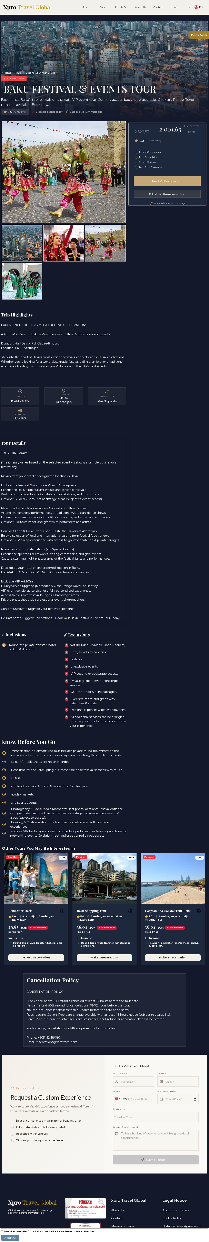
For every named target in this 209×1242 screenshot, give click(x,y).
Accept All (10, 1237)
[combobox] (121, 1099)
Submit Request (155, 1159)
